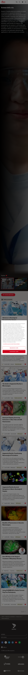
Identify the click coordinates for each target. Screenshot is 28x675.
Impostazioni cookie (14, 347)
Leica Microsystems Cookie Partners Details (11, 344)
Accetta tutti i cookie (14, 351)
